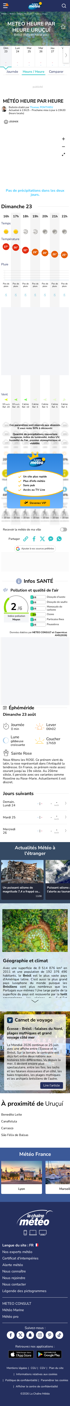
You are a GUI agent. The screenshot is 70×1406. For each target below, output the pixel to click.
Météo (4, 13)
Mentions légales (17, 1368)
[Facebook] (11, 1335)
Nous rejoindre (13, 1278)
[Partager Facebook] (34, 538)
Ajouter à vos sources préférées (37, 548)
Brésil (12, 13)
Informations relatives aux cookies (36, 1374)
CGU (33, 1368)
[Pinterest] (49, 1335)
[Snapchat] (30, 1335)
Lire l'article (51, 1085)
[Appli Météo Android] (49, 1354)
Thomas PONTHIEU (41, 107)
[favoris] (63, 27)
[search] (64, 6)
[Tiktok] (59, 1335)
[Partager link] (25, 538)
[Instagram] (40, 1335)
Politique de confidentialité (21, 1380)
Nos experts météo (17, 1252)
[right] (66, 55)
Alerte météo (12, 1265)
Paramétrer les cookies (54, 1380)
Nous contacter (14, 1284)
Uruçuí (44, 13)
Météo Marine (13, 1310)
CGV (43, 1368)
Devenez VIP (38, 503)
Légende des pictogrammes (24, 1291)
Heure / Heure (33, 71)
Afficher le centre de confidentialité (37, 1386)
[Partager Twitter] (42, 538)
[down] (35, 1002)
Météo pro (10, 1316)
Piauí (37, 13)
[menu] (6, 6)
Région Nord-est (24, 13)
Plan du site (56, 1368)
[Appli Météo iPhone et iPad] (21, 1354)
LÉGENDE (13, 121)
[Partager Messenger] (50, 538)
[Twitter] (20, 1335)
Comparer (56, 71)
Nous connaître (14, 1271)
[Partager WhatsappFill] (59, 538)
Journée (12, 71)
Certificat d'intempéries (20, 1258)
